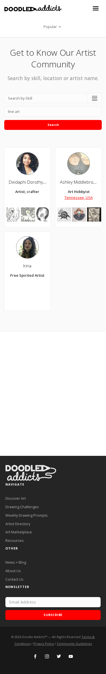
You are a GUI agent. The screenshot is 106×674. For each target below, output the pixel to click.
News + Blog (15, 562)
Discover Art (15, 498)
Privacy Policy (43, 643)
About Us (13, 570)
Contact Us (14, 579)
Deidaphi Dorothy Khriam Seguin (40, 182)
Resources (14, 540)
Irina (27, 266)
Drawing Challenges (22, 506)
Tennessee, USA (78, 197)
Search (53, 125)
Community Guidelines (74, 643)
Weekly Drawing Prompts (26, 515)
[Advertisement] (53, 394)
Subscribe (53, 615)
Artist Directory (17, 523)
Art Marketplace (18, 532)
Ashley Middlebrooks (80, 182)
